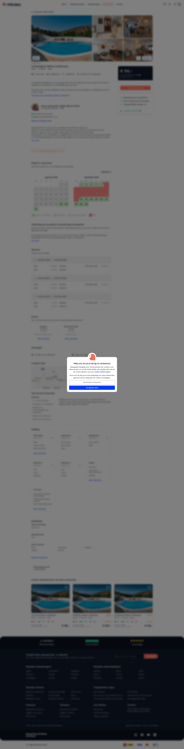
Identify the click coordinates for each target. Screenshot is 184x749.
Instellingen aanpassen (92, 382)
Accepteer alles (92, 388)
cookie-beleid (99, 372)
